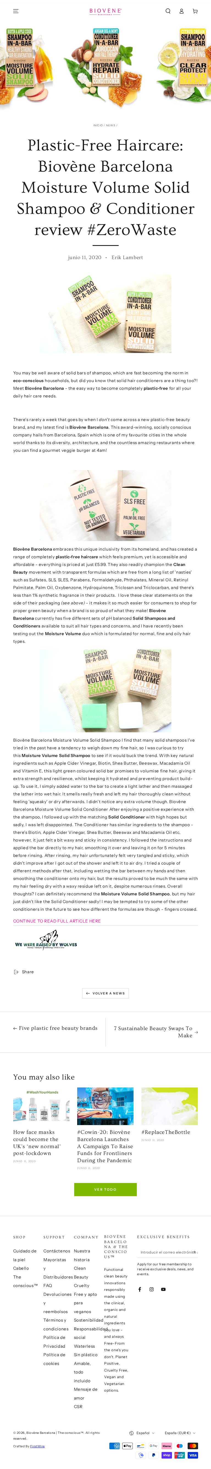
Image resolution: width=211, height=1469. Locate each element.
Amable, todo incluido (82, 1372)
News (110, 125)
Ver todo (105, 1189)
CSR (78, 1406)
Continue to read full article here (57, 921)
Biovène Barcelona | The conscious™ (55, 1433)
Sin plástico (86, 1354)
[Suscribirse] (195, 1252)
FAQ (47, 1285)
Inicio (98, 125)
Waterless (84, 1346)
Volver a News (109, 993)
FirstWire (37, 1446)
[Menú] (16, 11)
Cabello (21, 1268)
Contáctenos (56, 1251)
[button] (168, 11)
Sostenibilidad (89, 1320)
